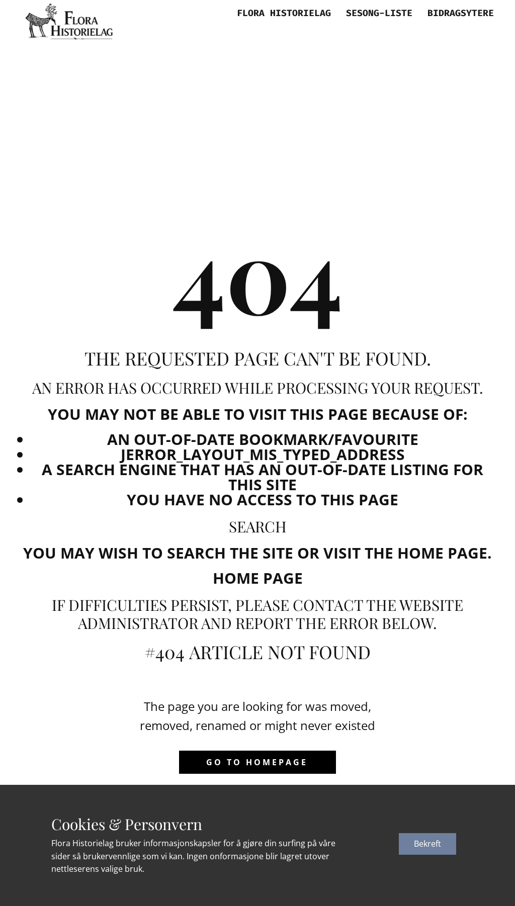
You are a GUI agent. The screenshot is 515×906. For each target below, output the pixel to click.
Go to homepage (257, 762)
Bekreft (427, 843)
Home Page (258, 578)
